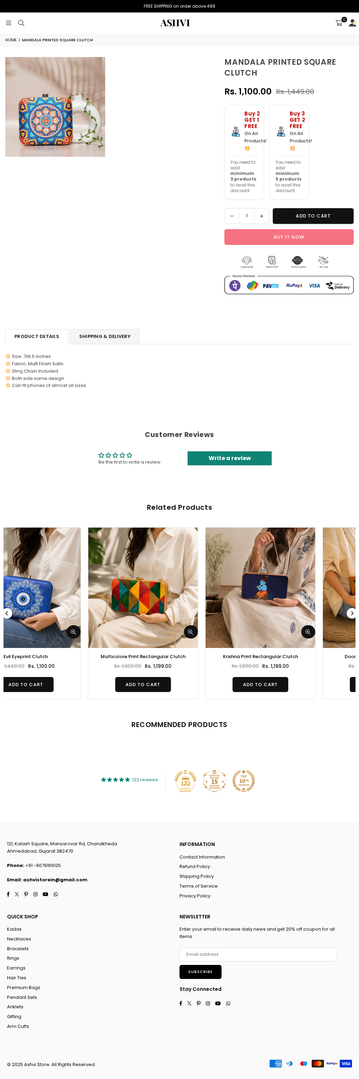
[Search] (21, 23)
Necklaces (19, 939)
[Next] (352, 613)
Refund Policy (195, 866)
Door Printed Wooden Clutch (181, 656)
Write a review (230, 458)
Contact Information (202, 857)
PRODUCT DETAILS (36, 336)
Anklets (15, 1006)
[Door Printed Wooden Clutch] (181, 588)
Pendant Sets (22, 997)
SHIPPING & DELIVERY (104, 336)
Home (11, 40)
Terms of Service (199, 886)
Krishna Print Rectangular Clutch (63, 656)
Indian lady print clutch (298, 656)
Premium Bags (23, 987)
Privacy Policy (195, 896)
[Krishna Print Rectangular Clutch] (63, 588)
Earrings (16, 968)
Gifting (14, 1016)
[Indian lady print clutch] (298, 588)
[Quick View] (111, 632)
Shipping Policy (197, 876)
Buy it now (289, 237)
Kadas (14, 929)
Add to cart (63, 684)
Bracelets (18, 948)
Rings (13, 958)
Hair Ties (16, 977)
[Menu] (8, 23)
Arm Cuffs (18, 1026)
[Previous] (7, 613)
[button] (338, 23)
